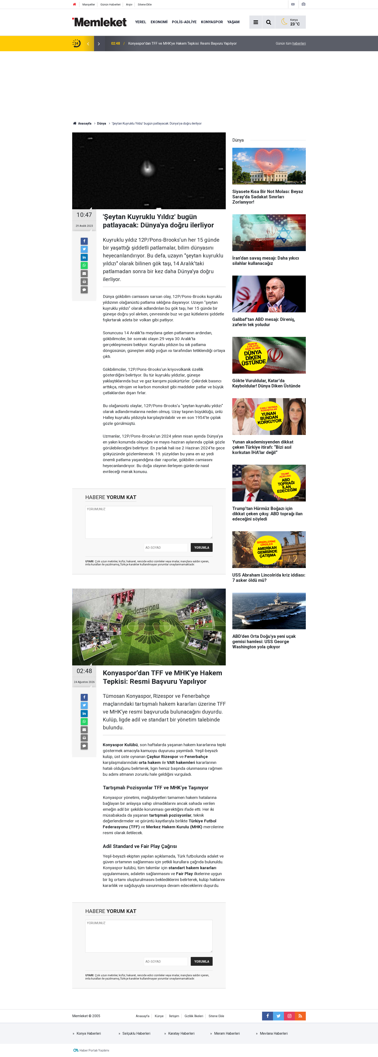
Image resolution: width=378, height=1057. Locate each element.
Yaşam (233, 22)
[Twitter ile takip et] (278, 1016)
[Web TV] (292, 4)
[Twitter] (84, 249)
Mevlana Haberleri (274, 1033)
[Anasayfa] (74, 4)
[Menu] (256, 22)
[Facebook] (84, 241)
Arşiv (129, 4)
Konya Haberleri (89, 1033)
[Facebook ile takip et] (267, 1016)
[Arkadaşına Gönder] (84, 273)
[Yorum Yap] (84, 289)
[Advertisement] (189, 84)
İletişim (174, 1016)
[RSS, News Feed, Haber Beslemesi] (300, 1016)
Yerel (140, 22)
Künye (159, 1016)
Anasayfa (142, 1016)
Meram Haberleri (227, 1033)
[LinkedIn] (84, 257)
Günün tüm (291, 43)
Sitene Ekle (145, 4)
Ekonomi (159, 22)
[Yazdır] (84, 281)
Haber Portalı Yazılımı (94, 1050)
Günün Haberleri (110, 4)
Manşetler (88, 4)
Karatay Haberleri (181, 1033)
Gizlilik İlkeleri (194, 1016)
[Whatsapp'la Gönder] (84, 265)
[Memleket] (99, 22)
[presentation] (87, 43)
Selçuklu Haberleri (136, 1033)
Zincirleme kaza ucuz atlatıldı (150, 43)
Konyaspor (212, 22)
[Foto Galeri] (303, 4)
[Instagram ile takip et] (289, 1016)
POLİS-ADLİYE (184, 22)
